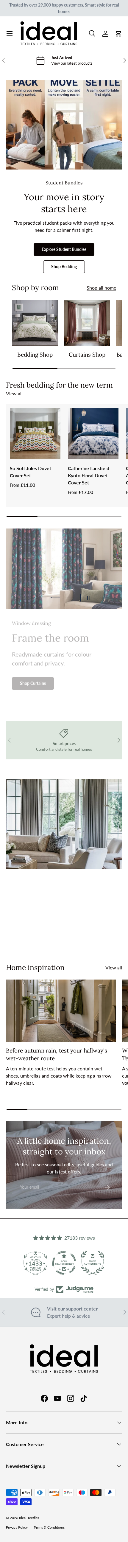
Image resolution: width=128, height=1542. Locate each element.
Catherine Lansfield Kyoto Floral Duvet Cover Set (88, 475)
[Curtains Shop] (87, 323)
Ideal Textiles (29, 1517)
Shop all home (101, 287)
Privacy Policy (17, 1527)
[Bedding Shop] (35, 323)
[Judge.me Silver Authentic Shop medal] (64, 1263)
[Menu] (9, 33)
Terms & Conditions (49, 1527)
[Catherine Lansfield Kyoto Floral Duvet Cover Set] (93, 433)
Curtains (41, 936)
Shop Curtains (33, 682)
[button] (118, 33)
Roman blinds (82, 936)
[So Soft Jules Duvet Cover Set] (35, 433)
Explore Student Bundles (64, 249)
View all (14, 393)
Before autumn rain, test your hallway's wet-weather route (56, 1054)
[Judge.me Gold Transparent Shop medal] (35, 1263)
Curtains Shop (87, 354)
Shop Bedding (64, 266)
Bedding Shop (35, 354)
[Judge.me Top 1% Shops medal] (92, 1263)
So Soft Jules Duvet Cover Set (30, 471)
